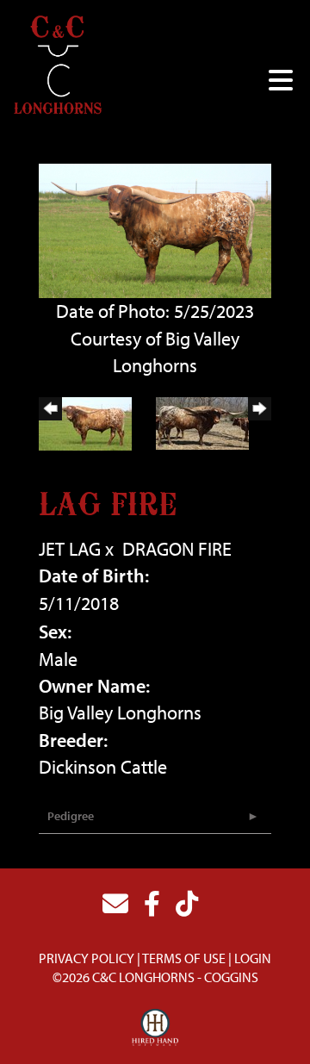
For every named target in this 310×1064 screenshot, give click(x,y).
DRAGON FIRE (177, 549)
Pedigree (70, 816)
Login (252, 958)
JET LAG (70, 549)
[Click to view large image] (155, 229)
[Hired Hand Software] (155, 1028)
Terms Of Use (184, 958)
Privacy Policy (86, 958)
